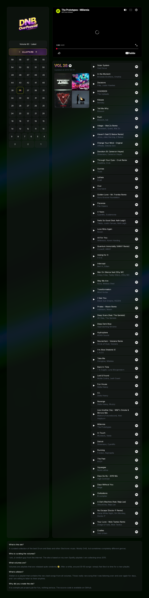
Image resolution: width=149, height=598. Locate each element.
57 (28, 59)
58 (20, 59)
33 (20, 98)
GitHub (88, 587)
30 (43, 98)
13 (20, 129)
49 (12, 75)
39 (12, 90)
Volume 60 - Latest (28, 44)
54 (12, 67)
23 (20, 113)
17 (28, 121)
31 (36, 98)
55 (43, 59)
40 (43, 83)
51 (36, 67)
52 (28, 67)
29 (12, 106)
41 (36, 83)
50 (43, 67)
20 (43, 113)
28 (20, 106)
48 (20, 75)
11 (36, 129)
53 (20, 67)
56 (36, 59)
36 (36, 90)
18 (20, 121)
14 (12, 129)
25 (43, 106)
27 (28, 106)
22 (28, 113)
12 (28, 129)
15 (43, 121)
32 (28, 98)
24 (12, 113)
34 (12, 98)
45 (43, 75)
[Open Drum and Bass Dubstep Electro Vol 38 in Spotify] (70, 65)
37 (28, 90)
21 (36, 113)
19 (12, 121)
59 (12, 59)
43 (20, 83)
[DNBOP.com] (28, 25)
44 (12, 83)
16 (36, 121)
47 (28, 75)
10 (43, 129)
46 (35, 75)
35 (43, 90)
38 (20, 90)
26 (36, 106)
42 (28, 83)
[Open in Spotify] (136, 531)
